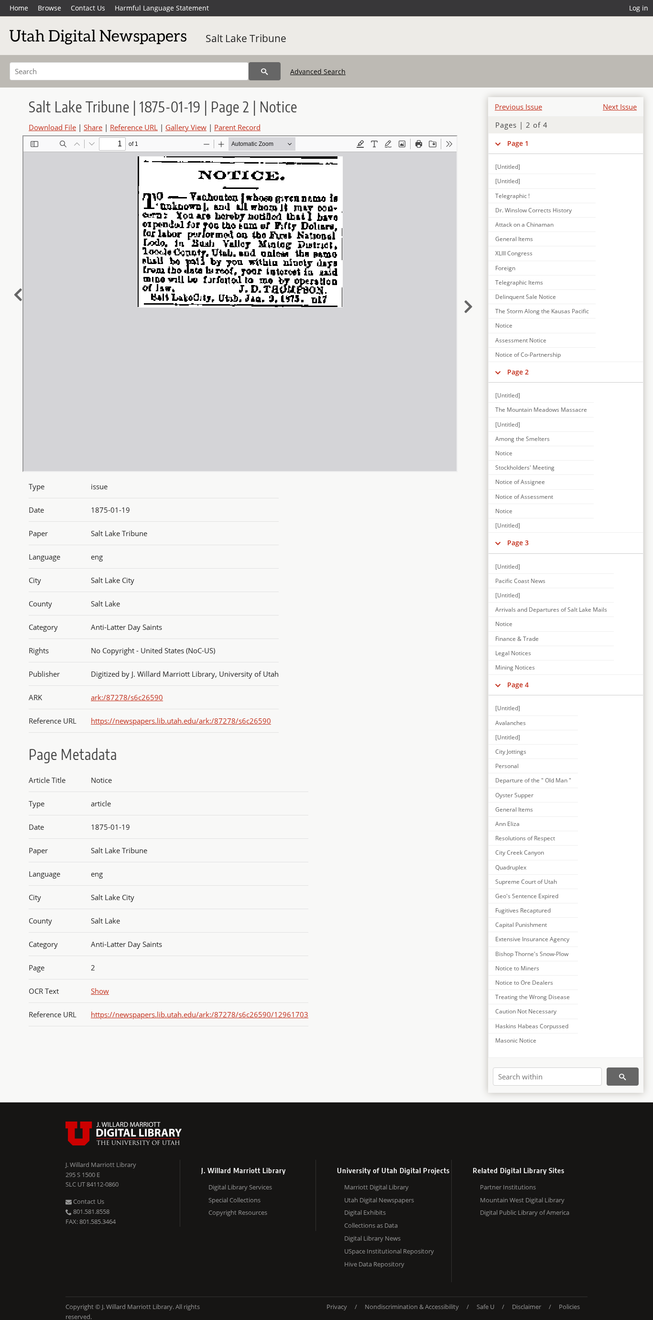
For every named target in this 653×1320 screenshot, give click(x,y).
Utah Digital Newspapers (379, 1200)
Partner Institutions (508, 1187)
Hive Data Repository (374, 1264)
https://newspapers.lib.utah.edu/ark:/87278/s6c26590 (181, 721)
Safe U (485, 1306)
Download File (52, 127)
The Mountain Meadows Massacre (541, 410)
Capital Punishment (521, 925)
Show (100, 991)
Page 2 (518, 371)
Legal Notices (513, 653)
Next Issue (620, 106)
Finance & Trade (517, 639)
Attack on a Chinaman (524, 224)
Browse (49, 7)
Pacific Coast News (520, 581)
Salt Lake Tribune (246, 38)
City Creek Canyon (519, 852)
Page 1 (518, 143)
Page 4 (518, 684)
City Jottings (510, 752)
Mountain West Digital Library (522, 1200)
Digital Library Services (240, 1187)
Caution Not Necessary (525, 1011)
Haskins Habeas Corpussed (531, 1026)
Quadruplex (510, 867)
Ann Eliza (507, 824)
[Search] (265, 71)
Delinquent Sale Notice (525, 297)
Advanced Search (318, 71)
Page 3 (518, 542)
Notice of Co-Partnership (528, 355)
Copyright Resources (237, 1212)
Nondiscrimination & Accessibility (412, 1306)
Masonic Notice (515, 1040)
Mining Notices (515, 667)
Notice (503, 325)
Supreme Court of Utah (526, 882)
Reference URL (134, 127)
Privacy (336, 1306)
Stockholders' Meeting (525, 467)
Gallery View (186, 127)
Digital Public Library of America (524, 1212)
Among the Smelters (522, 439)
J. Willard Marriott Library (100, 1164)
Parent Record (237, 127)
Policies (569, 1306)
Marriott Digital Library (376, 1187)
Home (19, 7)
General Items (514, 239)
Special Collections (234, 1200)
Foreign (505, 268)
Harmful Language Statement (162, 7)
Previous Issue (518, 106)
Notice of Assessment (524, 497)
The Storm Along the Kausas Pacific (542, 311)
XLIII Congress (514, 253)
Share (93, 127)
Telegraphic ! (512, 196)
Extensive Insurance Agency (532, 939)
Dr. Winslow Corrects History (533, 210)
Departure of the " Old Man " (533, 780)
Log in (638, 7)
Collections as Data (371, 1225)
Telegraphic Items (519, 282)
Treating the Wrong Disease (532, 997)
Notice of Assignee (520, 482)
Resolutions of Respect (525, 838)
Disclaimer (526, 1306)
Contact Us (88, 7)
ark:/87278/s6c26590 (127, 697)
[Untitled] (507, 167)
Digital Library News (372, 1238)
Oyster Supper (514, 795)
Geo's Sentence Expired (526, 896)
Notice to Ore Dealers (524, 983)
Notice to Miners (517, 968)
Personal (507, 766)
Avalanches (510, 723)
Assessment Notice (520, 340)
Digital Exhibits (365, 1212)
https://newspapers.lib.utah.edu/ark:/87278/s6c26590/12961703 (199, 1014)
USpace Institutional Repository (389, 1251)
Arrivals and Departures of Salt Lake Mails (551, 609)
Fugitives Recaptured (523, 910)
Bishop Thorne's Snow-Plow (531, 954)
